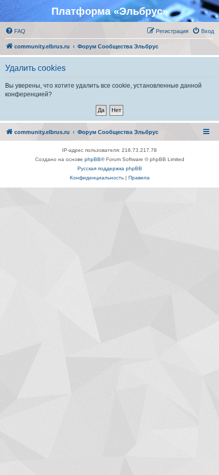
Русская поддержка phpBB (109, 168)
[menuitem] (15, 31)
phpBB (93, 159)
